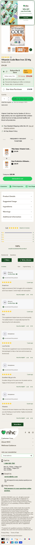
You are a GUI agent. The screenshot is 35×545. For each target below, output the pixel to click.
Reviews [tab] (4, 255)
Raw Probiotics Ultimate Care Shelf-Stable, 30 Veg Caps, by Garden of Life (20, 161)
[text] (17, 139)
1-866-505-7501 (9, 463)
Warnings (6, 212)
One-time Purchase (14, 89)
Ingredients (7, 207)
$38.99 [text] (16, 164)
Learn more (4, 105)
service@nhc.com (11, 477)
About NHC (5, 442)
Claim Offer (25, 17)
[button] (6, 57)
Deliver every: (8, 76)
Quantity (3, 94)
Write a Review (28, 260)
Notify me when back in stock (22, 99)
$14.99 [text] (16, 151)
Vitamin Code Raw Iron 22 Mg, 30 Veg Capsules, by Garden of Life (21, 149)
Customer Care (7, 438)
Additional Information (12, 217)
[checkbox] (12, 151)
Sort (19, 266)
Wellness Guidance (8, 446)
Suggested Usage (10, 201)
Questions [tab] (13, 255)
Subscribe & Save (15, 71)
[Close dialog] (33, 2)
